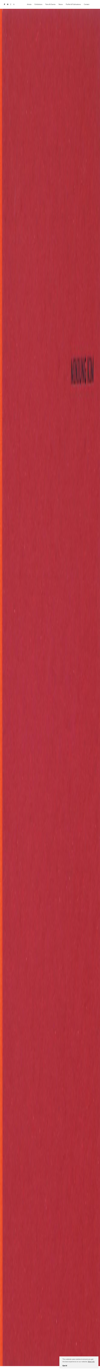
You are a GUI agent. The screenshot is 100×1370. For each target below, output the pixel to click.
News (61, 4)
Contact (86, 4)
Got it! (64, 1366)
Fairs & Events (50, 4)
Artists (29, 4)
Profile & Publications (73, 4)
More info (91, 1362)
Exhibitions (38, 4)
